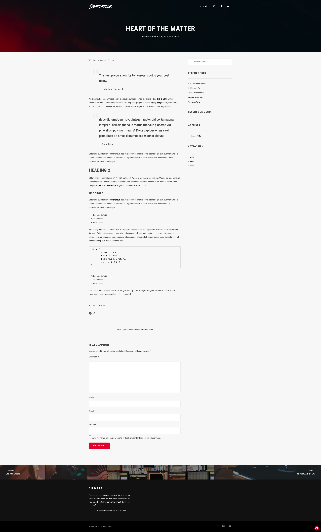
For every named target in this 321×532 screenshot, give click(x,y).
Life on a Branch (13, 472)
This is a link (161, 99)
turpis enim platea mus (106, 185)
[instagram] (214, 6)
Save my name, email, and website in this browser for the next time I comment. (126, 438)
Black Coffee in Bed (196, 93)
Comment (94, 357)
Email (92, 411)
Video (192, 166)
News (176, 36)
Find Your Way (194, 102)
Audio (192, 157)
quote (103, 306)
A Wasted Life (194, 88)
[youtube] (228, 6)
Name (92, 398)
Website (92, 424)
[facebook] (222, 6)
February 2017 (195, 136)
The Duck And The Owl (305, 472)
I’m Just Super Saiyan (197, 83)
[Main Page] (160, 472)
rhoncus (116, 200)
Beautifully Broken (195, 97)
